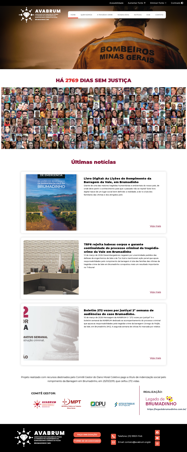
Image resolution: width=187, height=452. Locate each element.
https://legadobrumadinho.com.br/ (166, 409)
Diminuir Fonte (157, 3)
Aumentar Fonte (136, 3)
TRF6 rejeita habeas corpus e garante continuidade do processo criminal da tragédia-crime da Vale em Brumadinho (121, 248)
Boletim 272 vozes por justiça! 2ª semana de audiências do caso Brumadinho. (119, 312)
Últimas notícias (93, 162)
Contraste (176, 3)
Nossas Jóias (123, 15)
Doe (148, 15)
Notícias (137, 15)
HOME (73, 15)
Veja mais (155, 226)
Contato (159, 15)
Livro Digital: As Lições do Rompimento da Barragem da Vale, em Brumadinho (117, 180)
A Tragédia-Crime (105, 15)
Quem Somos (86, 15)
